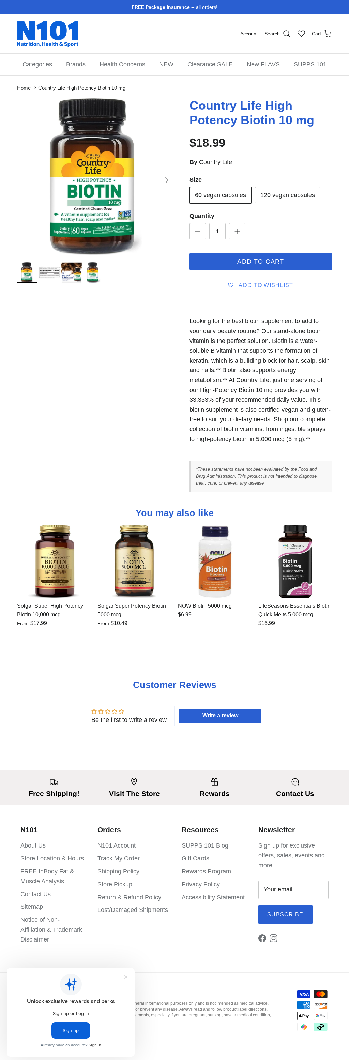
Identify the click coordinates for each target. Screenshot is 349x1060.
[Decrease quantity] (197, 231)
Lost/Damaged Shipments (132, 909)
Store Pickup (114, 884)
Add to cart (260, 261)
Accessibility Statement (213, 897)
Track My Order (118, 858)
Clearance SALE (210, 64)
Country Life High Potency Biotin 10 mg (81, 88)
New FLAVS (263, 64)
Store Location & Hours (52, 858)
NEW (166, 64)
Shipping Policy (118, 871)
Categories (37, 64)
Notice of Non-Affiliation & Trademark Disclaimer (51, 929)
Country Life (215, 162)
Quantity (201, 215)
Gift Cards (195, 858)
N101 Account (116, 845)
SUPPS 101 (310, 64)
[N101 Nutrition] (47, 34)
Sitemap (31, 906)
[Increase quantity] (237, 231)
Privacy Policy (201, 884)
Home (24, 88)
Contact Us (35, 894)
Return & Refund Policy (129, 897)
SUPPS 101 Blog (205, 845)
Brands (76, 64)
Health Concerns (122, 64)
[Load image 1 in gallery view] (95, 176)
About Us (33, 845)
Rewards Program (206, 871)
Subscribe (285, 914)
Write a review (220, 715)
